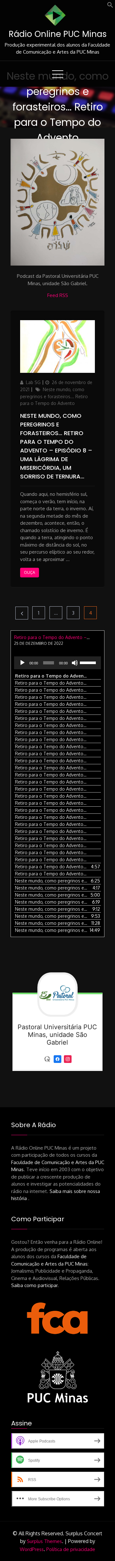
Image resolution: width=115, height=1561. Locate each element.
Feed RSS (57, 295)
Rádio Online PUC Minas (58, 34)
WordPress (32, 1549)
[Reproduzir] (22, 663)
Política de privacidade (70, 1549)
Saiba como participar (34, 1285)
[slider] (89, 662)
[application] (57, 662)
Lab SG (33, 382)
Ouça (29, 572)
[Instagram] (68, 1059)
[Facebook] (57, 1059)
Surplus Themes (44, 1541)
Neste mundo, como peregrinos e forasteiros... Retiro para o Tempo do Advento (54, 396)
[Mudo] (75, 663)
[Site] (47, 1059)
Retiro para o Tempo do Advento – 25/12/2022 (63, 637)
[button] (110, 6)
